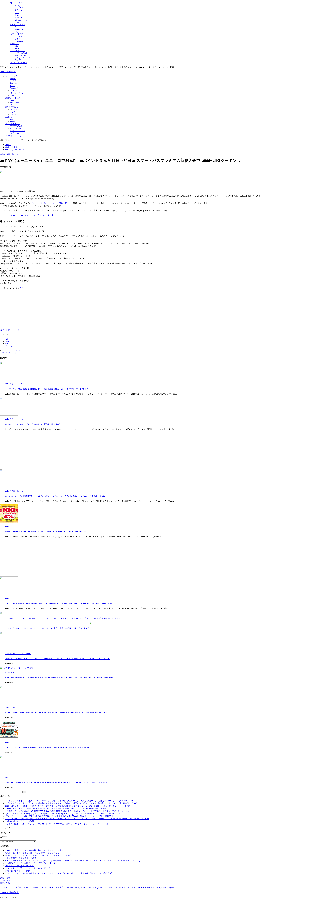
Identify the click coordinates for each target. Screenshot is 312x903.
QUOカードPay (16, 93)
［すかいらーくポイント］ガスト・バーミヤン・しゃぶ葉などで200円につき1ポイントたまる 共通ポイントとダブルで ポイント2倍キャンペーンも (57, 659)
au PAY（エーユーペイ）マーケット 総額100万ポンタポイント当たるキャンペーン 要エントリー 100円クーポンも (45, 531)
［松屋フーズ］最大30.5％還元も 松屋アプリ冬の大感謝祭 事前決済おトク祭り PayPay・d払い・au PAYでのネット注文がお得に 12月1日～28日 (56, 782)
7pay (12, 105)
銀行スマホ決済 (12, 107)
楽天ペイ (14, 83)
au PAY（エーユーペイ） (11, 350)
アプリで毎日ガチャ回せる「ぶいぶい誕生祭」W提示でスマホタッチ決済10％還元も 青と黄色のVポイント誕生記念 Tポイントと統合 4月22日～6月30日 (59, 677)
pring (12, 119)
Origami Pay (15, 88)
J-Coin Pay (14, 114)
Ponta (7, 353)
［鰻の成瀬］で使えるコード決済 (19, 821)
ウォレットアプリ (12, 124)
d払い (12, 86)
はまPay (13, 112)
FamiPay (13, 100)
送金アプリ (10, 117)
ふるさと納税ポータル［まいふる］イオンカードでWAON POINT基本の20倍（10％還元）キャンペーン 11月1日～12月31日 (58, 824)
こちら (22, 288)
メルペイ (14, 90)
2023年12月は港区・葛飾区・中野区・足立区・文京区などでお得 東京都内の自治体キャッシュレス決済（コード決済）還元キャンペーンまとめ (56, 712)
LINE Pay (14, 81)
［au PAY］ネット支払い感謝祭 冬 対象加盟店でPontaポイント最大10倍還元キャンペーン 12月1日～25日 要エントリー (47, 389)
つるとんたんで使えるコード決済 (19, 866)
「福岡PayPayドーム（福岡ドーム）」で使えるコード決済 (30, 863)
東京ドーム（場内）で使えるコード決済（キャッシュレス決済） (33, 853)
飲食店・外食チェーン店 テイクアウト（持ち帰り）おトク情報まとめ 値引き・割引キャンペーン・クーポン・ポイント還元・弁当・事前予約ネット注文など (73, 861)
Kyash (12, 121)
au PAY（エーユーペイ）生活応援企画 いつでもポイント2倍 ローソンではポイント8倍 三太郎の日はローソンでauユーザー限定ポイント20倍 (55, 496)
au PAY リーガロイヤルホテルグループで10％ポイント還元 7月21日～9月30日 (32, 424)
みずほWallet (15, 133)
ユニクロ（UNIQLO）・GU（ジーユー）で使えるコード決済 (27, 215)
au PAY (13, 95)
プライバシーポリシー (10, 880)
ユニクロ (15, 353)
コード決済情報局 (8, 72)
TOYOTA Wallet (16, 126)
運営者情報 (5, 878)
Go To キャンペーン (13, 136)
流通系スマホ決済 (12, 98)
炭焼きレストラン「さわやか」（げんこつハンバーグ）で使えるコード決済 (38, 855)
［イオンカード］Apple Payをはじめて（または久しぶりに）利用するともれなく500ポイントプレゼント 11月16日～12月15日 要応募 (62, 814)
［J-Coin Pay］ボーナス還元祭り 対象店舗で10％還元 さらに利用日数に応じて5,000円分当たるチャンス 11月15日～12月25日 (59, 816)
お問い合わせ (6, 883)
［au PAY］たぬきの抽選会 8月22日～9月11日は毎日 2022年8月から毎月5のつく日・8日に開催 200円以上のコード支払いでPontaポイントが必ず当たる (59, 603)
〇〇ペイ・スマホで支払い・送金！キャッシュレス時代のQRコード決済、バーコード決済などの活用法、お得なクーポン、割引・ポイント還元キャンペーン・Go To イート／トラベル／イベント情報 (87, 887)
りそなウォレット (17, 131)
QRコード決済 (11, 76)
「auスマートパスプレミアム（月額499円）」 (51, 203)
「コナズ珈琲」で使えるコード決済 (20, 858)
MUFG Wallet (15, 128)
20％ (3, 353)
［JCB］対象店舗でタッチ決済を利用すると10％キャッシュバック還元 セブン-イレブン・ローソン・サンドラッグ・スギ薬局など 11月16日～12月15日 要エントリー (77, 819)
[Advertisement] (20, 308)
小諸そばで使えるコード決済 (17, 871)
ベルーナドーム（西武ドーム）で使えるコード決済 (27, 868)
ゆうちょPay (15, 109)
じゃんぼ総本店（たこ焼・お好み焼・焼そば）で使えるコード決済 (34, 850)
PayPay (13, 79)
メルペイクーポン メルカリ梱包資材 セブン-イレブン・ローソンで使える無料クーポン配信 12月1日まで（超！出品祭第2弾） (59, 873)
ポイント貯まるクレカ (10, 330)
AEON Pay (14, 102)
